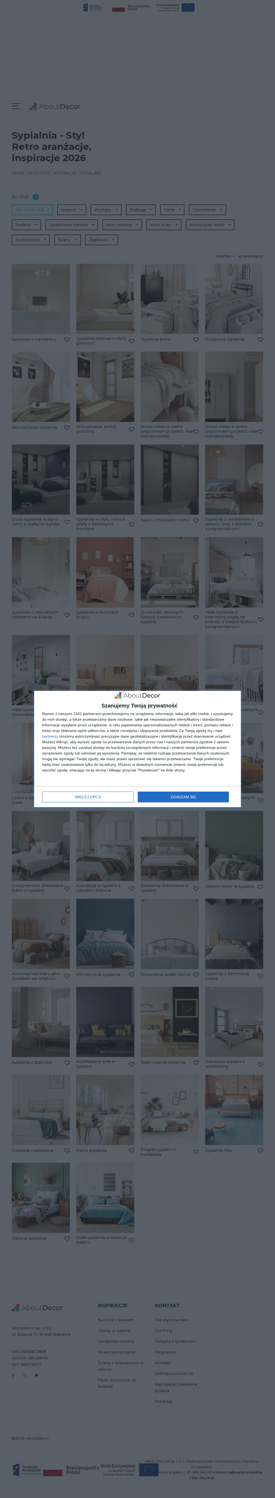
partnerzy (50, 736)
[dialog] (137, 749)
